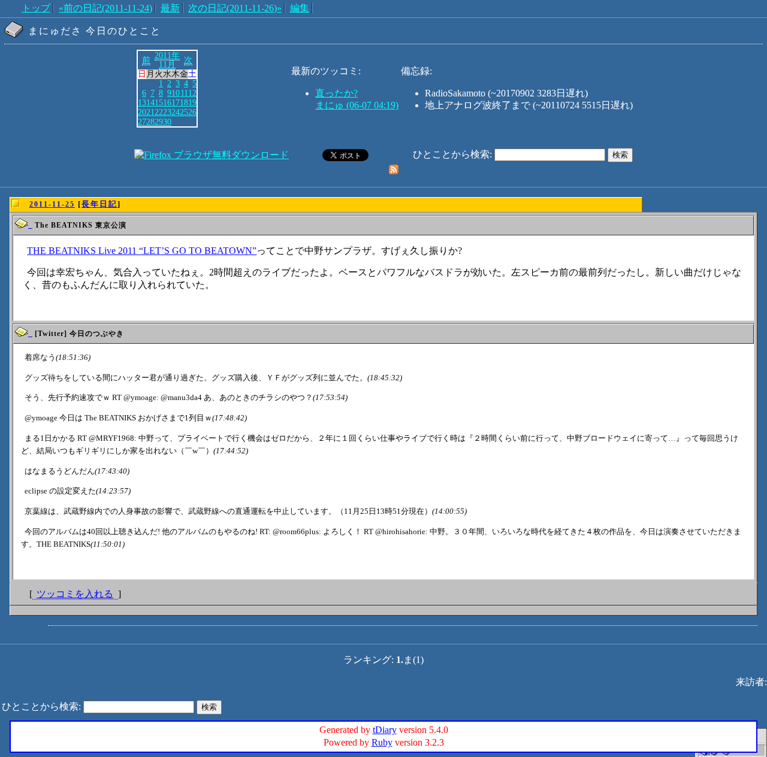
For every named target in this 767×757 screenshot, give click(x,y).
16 (167, 102)
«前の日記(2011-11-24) (105, 8)
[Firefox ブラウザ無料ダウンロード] (211, 155)
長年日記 (99, 203)
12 (192, 93)
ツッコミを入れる (75, 594)
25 (184, 112)
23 (167, 112)
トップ (36, 8)
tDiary (385, 730)
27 (142, 121)
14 (150, 102)
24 (175, 112)
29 (159, 121)
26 (192, 112)
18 (184, 102)
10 (175, 93)
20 (142, 112)
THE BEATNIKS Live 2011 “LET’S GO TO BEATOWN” (141, 251)
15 (159, 102)
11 (184, 93)
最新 (170, 8)
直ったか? (336, 93)
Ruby (382, 742)
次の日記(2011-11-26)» (235, 8)
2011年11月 (167, 59)
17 (175, 102)
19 (192, 102)
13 (142, 102)
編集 (299, 8)
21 (150, 112)
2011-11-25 (52, 204)
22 (159, 112)
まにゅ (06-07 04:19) (356, 105)
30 (167, 121)
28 (150, 121)
